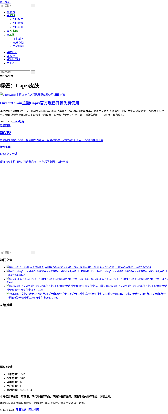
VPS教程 (18, 23)
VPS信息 (18, 19)
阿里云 (12, 56)
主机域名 (18, 38)
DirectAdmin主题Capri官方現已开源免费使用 (39, 103)
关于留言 (12, 63)
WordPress (18, 46)
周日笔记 (5, 2)
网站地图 (33, 409)
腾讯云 (12, 52)
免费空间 (18, 42)
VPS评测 (18, 27)
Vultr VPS (13, 59)
